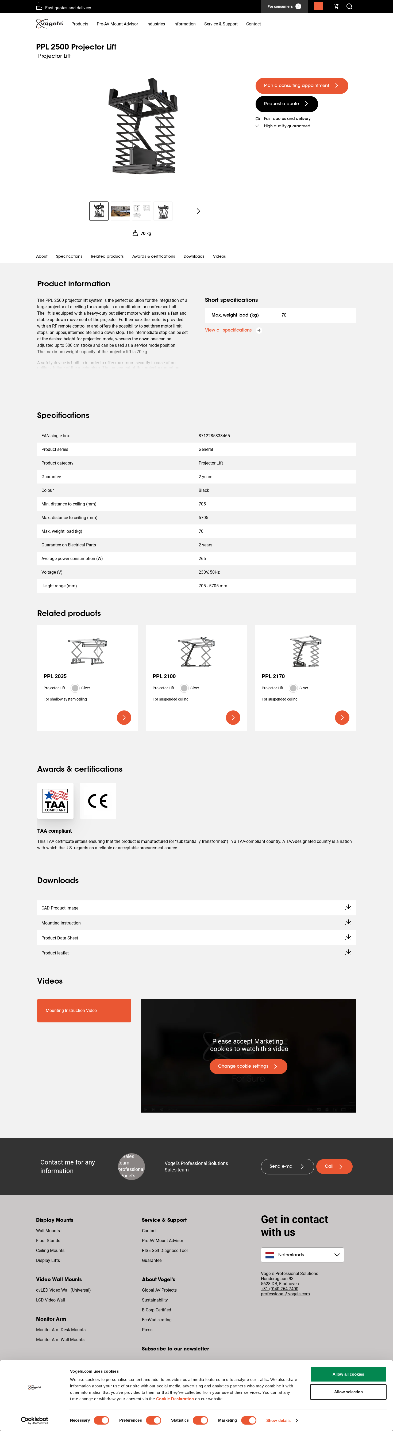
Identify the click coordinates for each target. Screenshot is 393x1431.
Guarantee (151, 1260)
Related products (107, 257)
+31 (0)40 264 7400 (279, 1288)
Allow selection (348, 1392)
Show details (278, 1420)
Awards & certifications (153, 257)
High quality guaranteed (287, 126)
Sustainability (155, 1300)
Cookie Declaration (175, 1398)
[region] (141, 132)
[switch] (153, 1420)
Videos (219, 257)
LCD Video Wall (50, 1300)
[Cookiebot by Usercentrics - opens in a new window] (34, 1421)
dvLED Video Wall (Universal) (63, 1290)
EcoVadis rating (157, 1319)
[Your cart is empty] (335, 6)
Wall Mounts (48, 1230)
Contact (149, 1230)
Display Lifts (48, 1260)
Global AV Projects (159, 1290)
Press (147, 1329)
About (42, 257)
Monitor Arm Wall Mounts (60, 1339)
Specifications (69, 257)
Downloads (194, 257)
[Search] (318, 7)
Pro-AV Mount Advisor (162, 1240)
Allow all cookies (348, 1374)
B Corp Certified (156, 1309)
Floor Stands (48, 1240)
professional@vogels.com (285, 1293)
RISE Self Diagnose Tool (165, 1250)
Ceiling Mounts (50, 1250)
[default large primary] (124, 717)
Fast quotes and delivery (68, 6)
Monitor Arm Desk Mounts (61, 1329)
